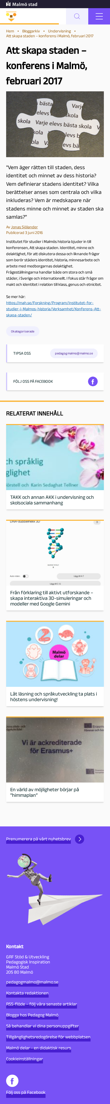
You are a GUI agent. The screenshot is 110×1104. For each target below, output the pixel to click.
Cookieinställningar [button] (24, 1058)
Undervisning (59, 31)
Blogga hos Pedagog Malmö (32, 1015)
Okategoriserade (22, 331)
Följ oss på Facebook (26, 1092)
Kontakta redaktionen (27, 993)
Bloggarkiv (31, 31)
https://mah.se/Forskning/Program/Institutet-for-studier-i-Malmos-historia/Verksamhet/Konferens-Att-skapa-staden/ (53, 309)
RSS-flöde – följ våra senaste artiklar (41, 1004)
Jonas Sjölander (24, 227)
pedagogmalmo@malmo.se (32, 982)
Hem (10, 31)
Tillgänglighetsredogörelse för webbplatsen (48, 1036)
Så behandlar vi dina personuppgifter (42, 1025)
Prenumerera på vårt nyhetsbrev (38, 838)
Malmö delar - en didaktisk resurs (38, 1047)
